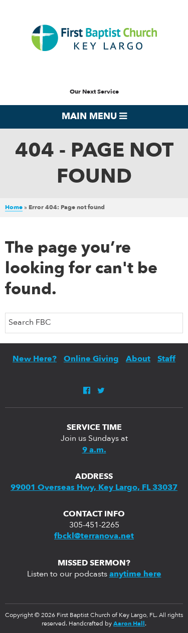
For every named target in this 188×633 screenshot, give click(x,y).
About (138, 359)
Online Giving (91, 359)
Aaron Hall (129, 624)
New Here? (35, 359)
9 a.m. (94, 450)
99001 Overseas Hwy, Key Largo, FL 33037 (94, 488)
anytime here (135, 574)
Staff (166, 359)
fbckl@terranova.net (94, 536)
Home (14, 208)
